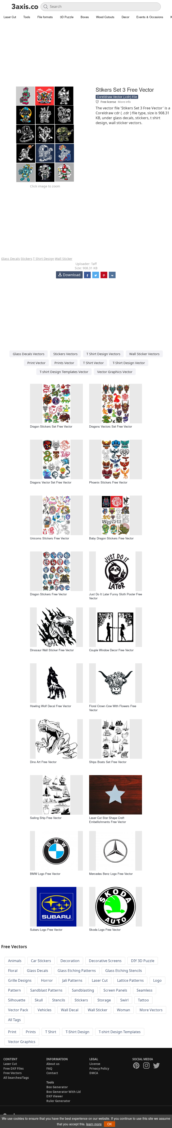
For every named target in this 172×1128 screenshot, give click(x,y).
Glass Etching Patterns (77, 970)
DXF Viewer (54, 1096)
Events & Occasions (149, 17)
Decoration (70, 960)
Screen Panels (115, 990)
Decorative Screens (105, 960)
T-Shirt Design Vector (129, 362)
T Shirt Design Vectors (103, 354)
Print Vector (36, 362)
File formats (45, 17)
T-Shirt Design (77, 1031)
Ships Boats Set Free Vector (107, 762)
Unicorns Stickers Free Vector (49, 538)
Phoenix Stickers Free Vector (108, 482)
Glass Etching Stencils (123, 970)
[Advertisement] (86, 53)
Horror (47, 980)
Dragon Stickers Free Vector (48, 594)
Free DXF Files (13, 1069)
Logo (157, 980)
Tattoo (143, 1000)
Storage (104, 1000)
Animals (15, 960)
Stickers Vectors (65, 354)
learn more (94, 1124)
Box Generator (57, 1087)
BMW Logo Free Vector (45, 873)
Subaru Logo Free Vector (46, 929)
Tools (26, 17)
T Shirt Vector (93, 362)
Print (12, 1031)
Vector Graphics (21, 1041)
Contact (52, 1073)
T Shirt (50, 1031)
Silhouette (16, 1000)
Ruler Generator (58, 1101)
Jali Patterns (72, 980)
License (94, 1064)
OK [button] (109, 1124)
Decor (125, 17)
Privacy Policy (99, 1069)
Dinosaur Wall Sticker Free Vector (52, 650)
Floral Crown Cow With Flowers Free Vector (112, 708)
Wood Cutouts (105, 17)
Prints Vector (64, 362)
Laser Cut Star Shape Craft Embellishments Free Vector (107, 820)
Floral (12, 970)
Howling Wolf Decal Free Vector (50, 706)
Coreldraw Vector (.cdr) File (117, 97)
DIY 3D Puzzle (142, 960)
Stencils (58, 1000)
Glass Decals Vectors (28, 354)
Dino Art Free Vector (43, 762)
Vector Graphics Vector (114, 371)
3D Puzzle (66, 17)
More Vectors (151, 1009)
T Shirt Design (43, 259)
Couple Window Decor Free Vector (111, 650)
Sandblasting (83, 990)
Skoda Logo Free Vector (104, 929)
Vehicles (45, 1009)
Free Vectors (12, 1073)
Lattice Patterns (130, 980)
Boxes (85, 17)
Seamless (145, 990)
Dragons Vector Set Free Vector (50, 482)
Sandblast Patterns (46, 990)
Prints (31, 1031)
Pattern (14, 990)
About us (52, 1064)
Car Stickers (41, 960)
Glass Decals (10, 259)
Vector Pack (18, 1009)
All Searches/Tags (16, 1078)
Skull (39, 1000)
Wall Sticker (63, 259)
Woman (123, 1009)
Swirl (124, 1000)
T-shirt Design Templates (120, 1031)
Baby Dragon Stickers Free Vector (111, 538)
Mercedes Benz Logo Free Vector (111, 873)
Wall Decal (69, 1009)
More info (124, 102)
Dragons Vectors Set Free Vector (110, 426)
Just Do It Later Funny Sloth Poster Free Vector (115, 596)
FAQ (49, 1069)
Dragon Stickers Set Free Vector (51, 426)
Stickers (26, 259)
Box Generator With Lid (63, 1092)
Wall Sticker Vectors (144, 354)
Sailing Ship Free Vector (45, 818)
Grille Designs (20, 980)
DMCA (93, 1073)
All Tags (14, 1019)
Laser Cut (10, 17)
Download (71, 274)
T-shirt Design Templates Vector (64, 371)
